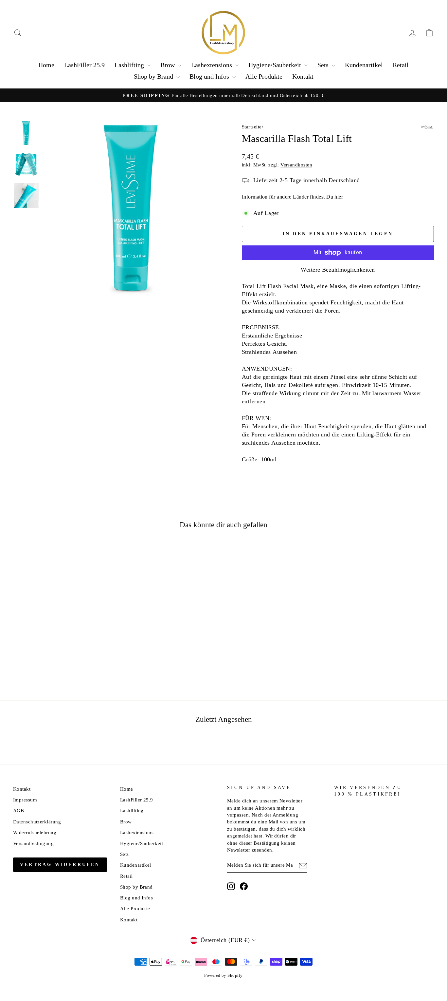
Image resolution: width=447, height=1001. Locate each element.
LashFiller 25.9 (84, 64)
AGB (18, 810)
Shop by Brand (154, 76)
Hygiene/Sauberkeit (275, 64)
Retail (401, 64)
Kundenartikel (364, 64)
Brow (168, 64)
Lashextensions (212, 64)
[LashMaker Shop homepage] (223, 33)
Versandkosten (296, 164)
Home (46, 64)
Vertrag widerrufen (60, 864)
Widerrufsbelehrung (34, 832)
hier (338, 197)
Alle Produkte (263, 76)
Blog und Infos (210, 76)
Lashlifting (130, 64)
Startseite (252, 126)
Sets (323, 64)
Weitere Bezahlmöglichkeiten (338, 269)
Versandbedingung (33, 843)
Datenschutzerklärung (37, 821)
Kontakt (302, 76)
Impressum (25, 799)
